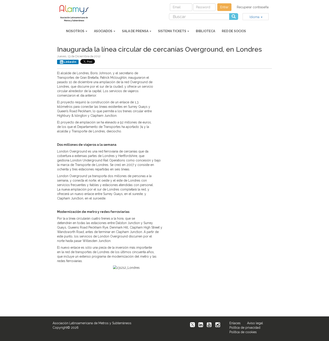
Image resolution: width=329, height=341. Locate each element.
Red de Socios (234, 31)
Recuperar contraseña (253, 7)
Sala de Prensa (135, 31)
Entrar (224, 7)
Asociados (103, 31)
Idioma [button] (255, 17)
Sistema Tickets (172, 31)
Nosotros (75, 31)
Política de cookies (243, 332)
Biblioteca (205, 31)
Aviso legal (255, 323)
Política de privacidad (244, 327)
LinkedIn (70, 62)
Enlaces (235, 323)
